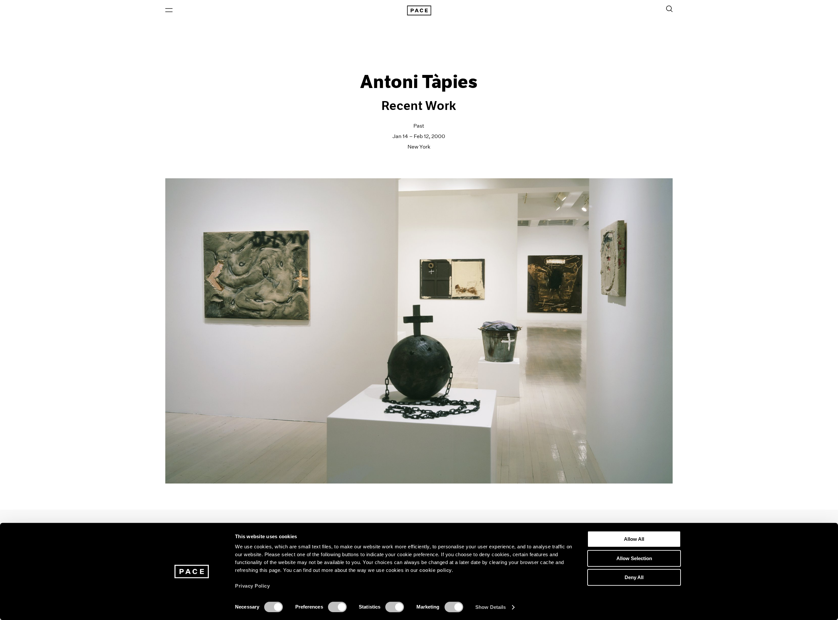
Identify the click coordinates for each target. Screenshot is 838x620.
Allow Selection (634, 558)
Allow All (634, 539)
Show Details (490, 607)
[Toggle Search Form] (669, 9)
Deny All (634, 577)
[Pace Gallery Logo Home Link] (419, 10)
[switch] (337, 607)
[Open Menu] (169, 10)
